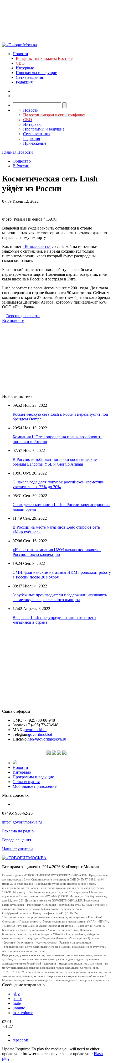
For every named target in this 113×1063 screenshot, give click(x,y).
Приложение (34, 143)
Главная (9, 152)
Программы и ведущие (36, 72)
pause (17, 998)
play (16, 994)
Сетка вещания (29, 77)
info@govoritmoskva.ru (46, 739)
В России (21, 166)
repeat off (20, 1040)
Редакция (24, 82)
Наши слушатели (17, 849)
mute (17, 1003)
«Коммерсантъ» (37, 246)
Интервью (25, 68)
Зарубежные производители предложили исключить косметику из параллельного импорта (60, 597)
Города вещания (16, 840)
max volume (23, 1012)
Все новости (13, 320)
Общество (22, 161)
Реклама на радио (18, 831)
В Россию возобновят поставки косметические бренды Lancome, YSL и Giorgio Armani (55, 461)
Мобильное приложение (34, 786)
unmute (19, 1008)
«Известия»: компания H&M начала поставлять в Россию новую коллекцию (57, 552)
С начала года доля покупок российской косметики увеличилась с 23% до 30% (59, 484)
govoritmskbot (35, 729)
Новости (20, 53)
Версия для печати (23, 316)
